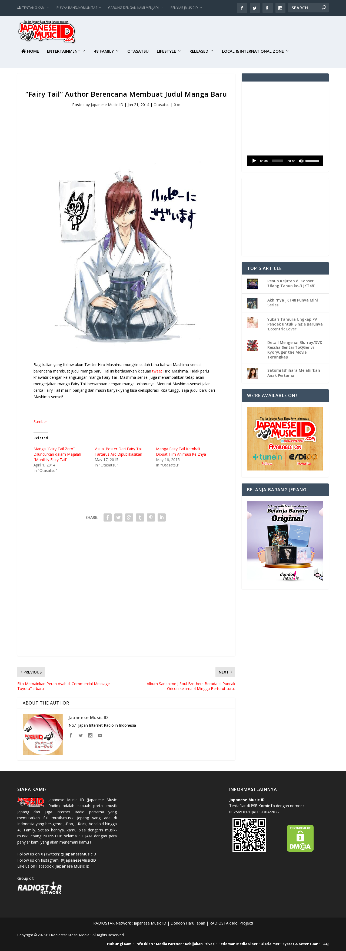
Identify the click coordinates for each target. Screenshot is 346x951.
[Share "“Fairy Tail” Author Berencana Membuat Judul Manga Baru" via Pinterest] (150, 517)
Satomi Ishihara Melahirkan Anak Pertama (293, 373)
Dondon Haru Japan (188, 923)
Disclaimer (270, 943)
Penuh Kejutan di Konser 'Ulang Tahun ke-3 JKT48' (291, 283)
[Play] (254, 161)
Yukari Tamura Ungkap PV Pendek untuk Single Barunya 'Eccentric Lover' (295, 324)
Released (198, 51)
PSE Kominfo (263, 805)
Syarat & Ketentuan (300, 943)
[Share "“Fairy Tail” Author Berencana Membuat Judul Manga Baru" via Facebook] (107, 517)
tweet (157, 371)
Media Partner (169, 943)
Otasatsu (138, 51)
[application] (285, 160)
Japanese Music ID (107, 104)
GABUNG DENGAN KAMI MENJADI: (133, 7)
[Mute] (301, 161)
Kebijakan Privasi (200, 943)
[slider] (313, 160)
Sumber (40, 421)
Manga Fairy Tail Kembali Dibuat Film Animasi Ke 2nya (181, 451)
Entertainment (63, 51)
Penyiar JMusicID (184, 7)
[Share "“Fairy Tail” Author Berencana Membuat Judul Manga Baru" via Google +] (129, 517)
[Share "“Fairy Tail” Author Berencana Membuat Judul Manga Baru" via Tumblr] (140, 517)
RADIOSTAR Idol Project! (231, 923)
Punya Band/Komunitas (76, 7)
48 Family (104, 51)
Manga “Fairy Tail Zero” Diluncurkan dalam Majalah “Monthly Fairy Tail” (57, 454)
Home (32, 51)
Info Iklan (144, 943)
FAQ (325, 943)
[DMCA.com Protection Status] (300, 850)
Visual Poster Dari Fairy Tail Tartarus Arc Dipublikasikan (118, 451)
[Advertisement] (230, 33)
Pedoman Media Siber (238, 943)
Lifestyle (166, 51)
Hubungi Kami (119, 943)
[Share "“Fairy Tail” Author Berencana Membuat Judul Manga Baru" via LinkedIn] (161, 517)
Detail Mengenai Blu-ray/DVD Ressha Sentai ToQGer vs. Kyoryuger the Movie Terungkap (294, 350)
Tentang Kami (33, 7)
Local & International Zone (253, 51)
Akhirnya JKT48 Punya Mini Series (292, 302)
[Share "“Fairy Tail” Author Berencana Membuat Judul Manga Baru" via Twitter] (118, 517)
